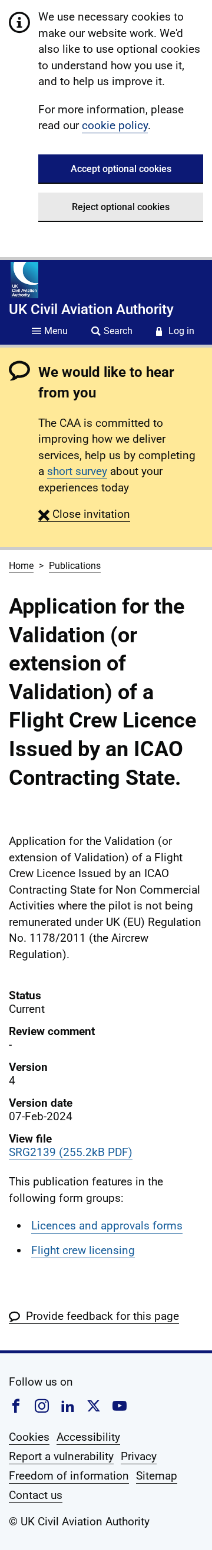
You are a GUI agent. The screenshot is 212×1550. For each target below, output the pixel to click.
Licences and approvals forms (107, 1225)
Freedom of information (69, 1475)
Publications (75, 565)
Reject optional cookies (121, 207)
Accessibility (88, 1437)
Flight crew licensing (83, 1250)
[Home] (24, 280)
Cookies (29, 1437)
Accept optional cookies (121, 168)
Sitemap (156, 1475)
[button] (84, 514)
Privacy (139, 1456)
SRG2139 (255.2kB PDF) (70, 1152)
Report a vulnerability (61, 1456)
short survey (77, 471)
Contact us (35, 1495)
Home (21, 565)
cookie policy (115, 125)
